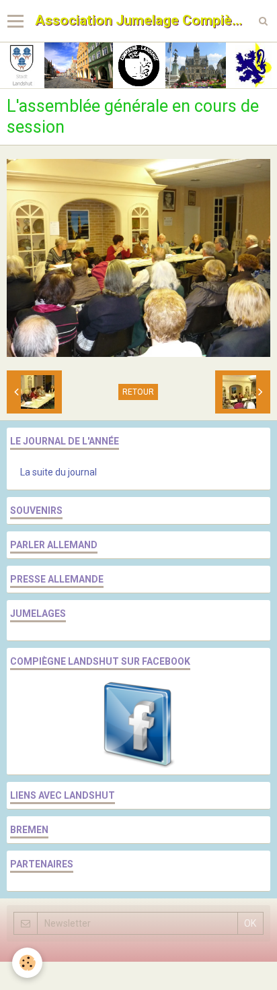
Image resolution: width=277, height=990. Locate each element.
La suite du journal (58, 472)
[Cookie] (27, 963)
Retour (138, 392)
